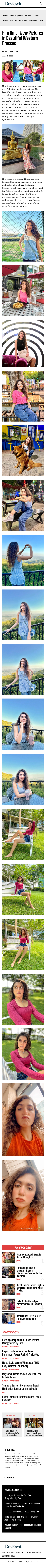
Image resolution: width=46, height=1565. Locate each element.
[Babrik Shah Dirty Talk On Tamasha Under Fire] (8, 1318)
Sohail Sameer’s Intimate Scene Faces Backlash (21, 1398)
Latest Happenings (10, 1347)
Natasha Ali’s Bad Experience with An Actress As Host (12, 1433)
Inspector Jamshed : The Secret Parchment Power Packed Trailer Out (20, 1353)
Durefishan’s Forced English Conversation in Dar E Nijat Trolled (30, 1288)
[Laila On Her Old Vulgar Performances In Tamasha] (8, 1304)
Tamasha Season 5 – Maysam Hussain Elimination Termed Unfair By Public (29, 1271)
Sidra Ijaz (14, 51)
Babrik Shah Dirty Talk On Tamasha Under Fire (29, 1317)
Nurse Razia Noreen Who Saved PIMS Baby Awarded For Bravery (20, 1364)
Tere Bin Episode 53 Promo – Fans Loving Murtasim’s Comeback (34, 1433)
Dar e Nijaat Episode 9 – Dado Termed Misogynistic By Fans (20, 1341)
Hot (18, 1261)
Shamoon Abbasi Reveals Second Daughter (29, 1256)
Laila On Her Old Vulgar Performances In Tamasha (29, 1302)
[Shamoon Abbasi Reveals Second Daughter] (8, 1257)
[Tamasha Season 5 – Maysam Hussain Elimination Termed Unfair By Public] (8, 1272)
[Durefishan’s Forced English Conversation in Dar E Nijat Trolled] (8, 1289)
